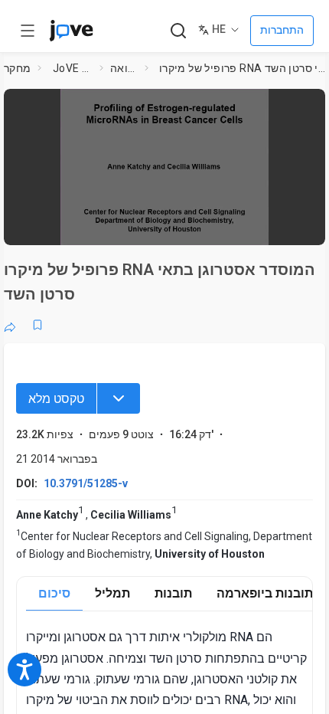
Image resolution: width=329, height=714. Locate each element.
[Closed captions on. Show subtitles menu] (298, 226)
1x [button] (268, 225)
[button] (309, 105)
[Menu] (118, 398)
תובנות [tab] (173, 593)
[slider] (101, 226)
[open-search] (178, 31)
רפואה (124, 68)
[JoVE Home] (71, 30)
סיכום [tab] (54, 593)
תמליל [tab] (112, 593)
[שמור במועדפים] (37, 325)
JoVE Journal (73, 68)
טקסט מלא (56, 398)
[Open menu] (27, 30)
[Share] (10, 325)
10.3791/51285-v (86, 483)
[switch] (190, 226)
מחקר (17, 68)
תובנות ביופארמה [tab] (265, 593)
